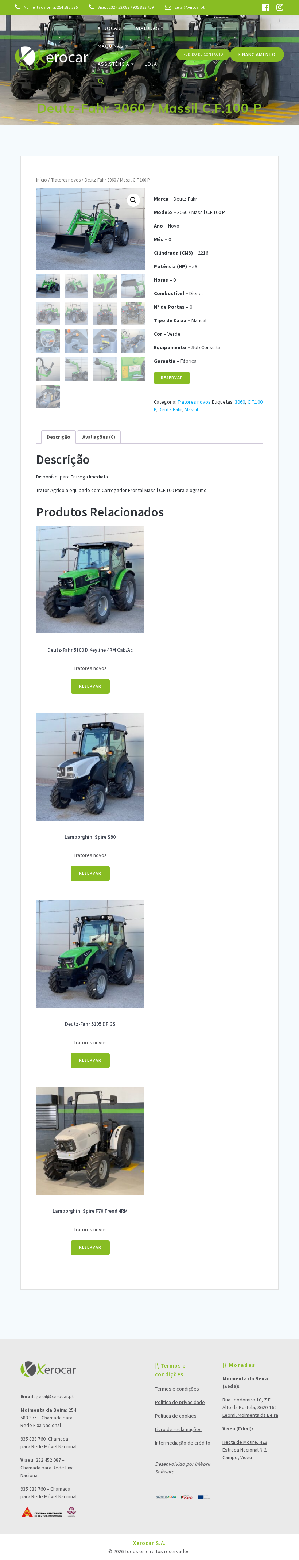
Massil (191, 409)
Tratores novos (66, 180)
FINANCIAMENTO (257, 54)
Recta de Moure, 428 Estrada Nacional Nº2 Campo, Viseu (244, 1450)
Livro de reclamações (178, 1429)
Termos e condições (177, 1388)
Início (41, 180)
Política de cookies (176, 1415)
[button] (101, 83)
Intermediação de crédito (182, 1442)
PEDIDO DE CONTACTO (203, 54)
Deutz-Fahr (170, 409)
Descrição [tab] (58, 437)
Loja (151, 64)
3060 (240, 401)
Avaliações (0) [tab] (98, 437)
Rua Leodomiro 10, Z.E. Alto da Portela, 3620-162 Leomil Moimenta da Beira (250, 1407)
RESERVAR (172, 377)
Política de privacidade (180, 1402)
